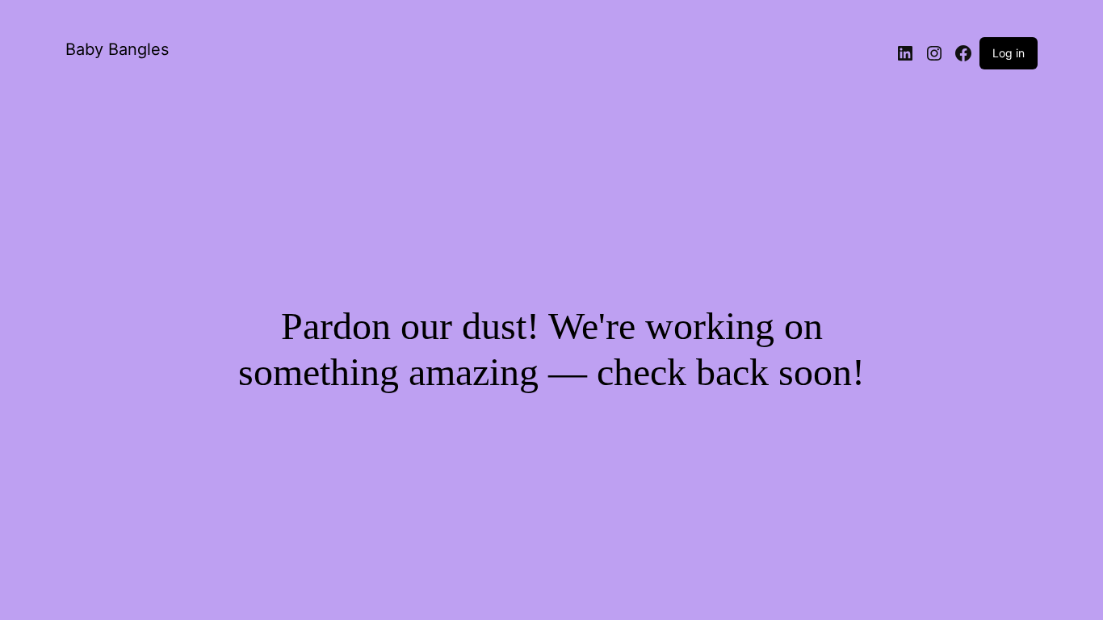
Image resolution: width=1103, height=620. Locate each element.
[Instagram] (934, 53)
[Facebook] (963, 53)
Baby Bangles (117, 49)
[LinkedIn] (905, 53)
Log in (1008, 53)
